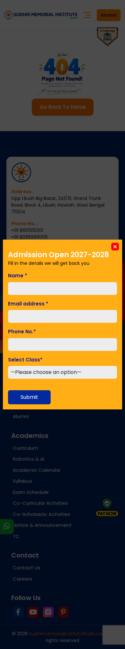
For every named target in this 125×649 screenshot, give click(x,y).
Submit (29, 397)
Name (17, 275)
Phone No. (22, 331)
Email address (28, 303)
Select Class (25, 359)
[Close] (115, 246)
